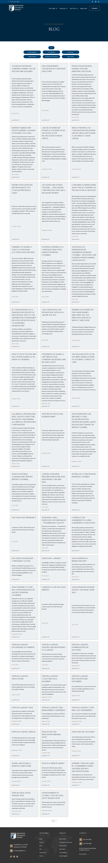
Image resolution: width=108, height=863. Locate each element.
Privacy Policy (82, 854)
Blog (40, 845)
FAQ (40, 849)
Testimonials (42, 852)
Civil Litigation (63, 852)
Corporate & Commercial (65, 842)
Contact (94, 8)
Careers (41, 856)
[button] (53, 8)
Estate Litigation (63, 856)
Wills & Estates (63, 845)
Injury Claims (62, 839)
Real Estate (62, 849)
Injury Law (83, 8)
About (41, 839)
